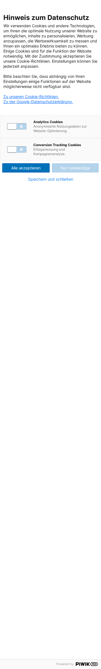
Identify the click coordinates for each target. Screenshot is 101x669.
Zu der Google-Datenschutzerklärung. (38, 101)
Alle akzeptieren (26, 167)
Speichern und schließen (50, 179)
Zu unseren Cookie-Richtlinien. (31, 96)
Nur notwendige (75, 167)
